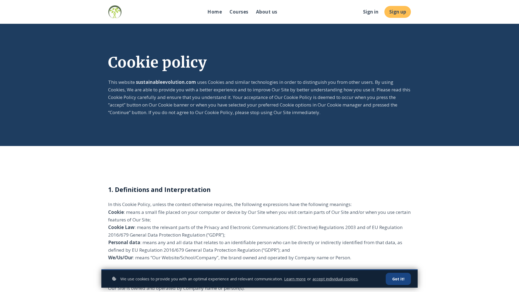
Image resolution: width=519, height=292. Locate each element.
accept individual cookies (335, 278)
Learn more (295, 278)
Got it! (398, 278)
